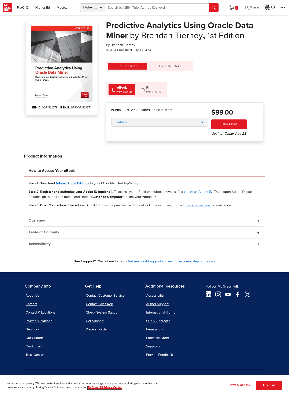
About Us (32, 295)
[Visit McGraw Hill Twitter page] (247, 294)
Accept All (269, 385)
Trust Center (35, 354)
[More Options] (283, 8)
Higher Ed (42, 7)
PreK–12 (23, 7)
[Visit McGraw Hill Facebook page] (238, 294)
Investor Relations (39, 321)
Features (120, 122)
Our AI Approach (158, 321)
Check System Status (101, 312)
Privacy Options (240, 385)
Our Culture (34, 338)
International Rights (160, 312)
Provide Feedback (159, 354)
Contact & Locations (40, 312)
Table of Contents (44, 232)
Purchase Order (157, 338)
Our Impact (34, 346)
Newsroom (33, 329)
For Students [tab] (127, 66)
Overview (37, 220)
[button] (251, 8)
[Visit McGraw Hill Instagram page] (218, 294)
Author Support (157, 304)
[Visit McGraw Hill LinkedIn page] (208, 294)
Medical (62, 7)
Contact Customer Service (105, 295)
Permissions (155, 329)
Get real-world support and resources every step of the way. (172, 261)
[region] (144, 385)
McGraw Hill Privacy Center (105, 387)
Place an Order (97, 329)
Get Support (95, 321)
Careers (31, 304)
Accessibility (40, 244)
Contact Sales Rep (99, 304)
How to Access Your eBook (52, 171)
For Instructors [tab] (170, 66)
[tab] (122, 89)
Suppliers (153, 346)
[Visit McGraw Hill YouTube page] (228, 294)
